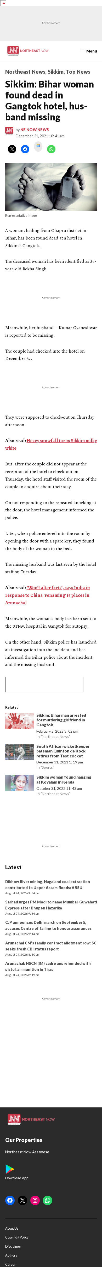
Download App (17, 1178)
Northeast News (25, 71)
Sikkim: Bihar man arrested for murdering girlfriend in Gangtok (61, 720)
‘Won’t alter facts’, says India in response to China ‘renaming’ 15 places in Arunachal (47, 595)
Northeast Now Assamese (27, 1152)
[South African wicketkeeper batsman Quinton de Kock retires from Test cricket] (19, 753)
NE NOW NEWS (34, 129)
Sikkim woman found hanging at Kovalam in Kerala (63, 779)
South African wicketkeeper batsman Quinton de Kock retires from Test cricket (62, 751)
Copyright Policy (16, 1237)
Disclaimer (13, 1246)
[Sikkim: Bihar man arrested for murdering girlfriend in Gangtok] (19, 722)
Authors (11, 1255)
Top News (78, 71)
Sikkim (56, 71)
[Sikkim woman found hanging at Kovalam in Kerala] (19, 784)
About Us (11, 1228)
